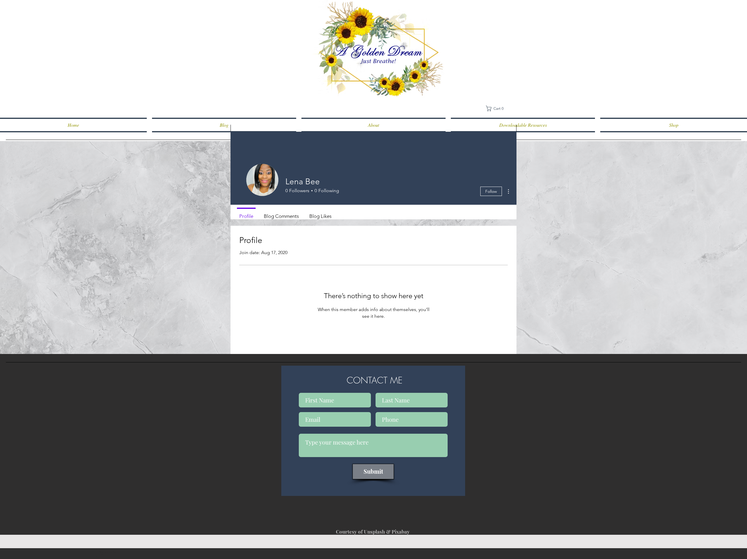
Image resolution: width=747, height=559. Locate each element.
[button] (497, 108)
